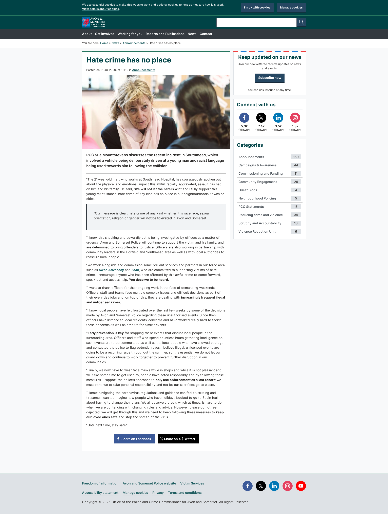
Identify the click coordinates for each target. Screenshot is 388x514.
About (87, 34)
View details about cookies (100, 9)
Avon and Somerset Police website (149, 483)
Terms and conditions (185, 493)
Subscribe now (269, 78)
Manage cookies (291, 7)
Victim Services (192, 483)
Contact (206, 34)
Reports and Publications (165, 34)
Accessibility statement (100, 493)
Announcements (143, 70)
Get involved (104, 34)
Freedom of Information (100, 483)
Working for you (130, 34)
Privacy (158, 493)
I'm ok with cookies (257, 7)
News (192, 34)
